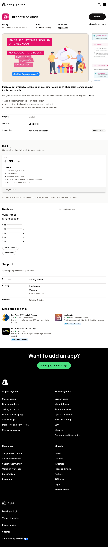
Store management (11, 430)
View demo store (97, 24)
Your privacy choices (12, 538)
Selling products (10, 409)
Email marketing (63, 419)
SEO (57, 425)
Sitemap (6, 532)
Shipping (59, 430)
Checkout (34, 124)
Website (33, 290)
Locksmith (68, 315)
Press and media (63, 469)
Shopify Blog (8, 474)
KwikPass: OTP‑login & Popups (24, 315)
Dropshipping (61, 399)
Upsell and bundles (64, 414)
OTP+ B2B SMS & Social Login (23, 329)
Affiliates (59, 479)
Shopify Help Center (12, 453)
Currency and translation (67, 435)
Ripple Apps (63, 28)
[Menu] (104, 4)
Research (7, 479)
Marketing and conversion (15, 425)
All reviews (9, 253)
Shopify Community (12, 464)
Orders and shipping (12, 414)
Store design (8, 419)
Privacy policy (36, 279)
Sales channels (10, 399)
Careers (59, 458)
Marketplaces (62, 404)
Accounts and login (38, 130)
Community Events (11, 469)
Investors (59, 464)
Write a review (10, 248)
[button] (27, 319)
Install (97, 16)
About (58, 453)
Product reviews (63, 409)
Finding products (10, 404)
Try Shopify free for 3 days (54, 365)
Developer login (10, 511)
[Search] (99, 4)
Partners (59, 474)
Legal (57, 484)
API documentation (11, 458)
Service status (62, 489)
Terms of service (10, 518)
